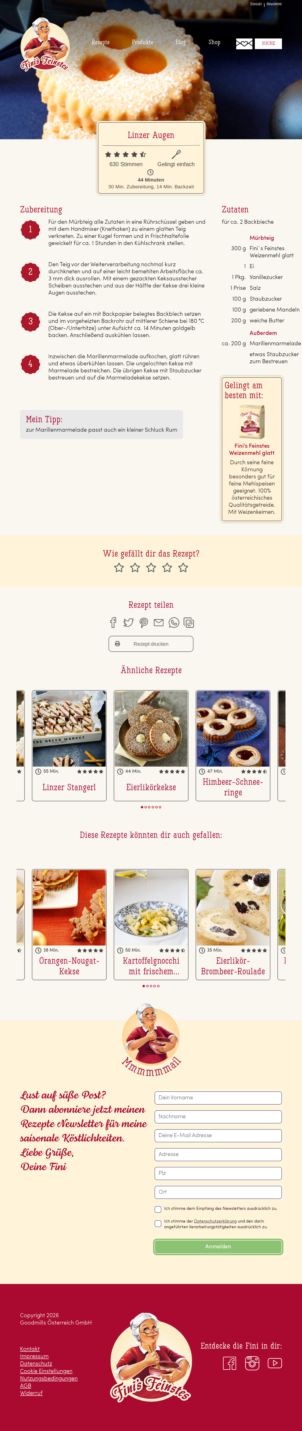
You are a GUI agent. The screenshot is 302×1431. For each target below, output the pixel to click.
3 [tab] (149, 807)
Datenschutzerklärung (215, 1222)
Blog (181, 43)
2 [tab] (145, 807)
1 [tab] (142, 807)
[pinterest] (143, 622)
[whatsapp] (174, 622)
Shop (214, 43)
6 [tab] (160, 807)
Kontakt (256, 4)
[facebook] (112, 622)
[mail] (158, 622)
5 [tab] (156, 807)
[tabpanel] (151, 745)
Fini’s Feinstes (45, 44)
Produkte (142, 43)
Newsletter (274, 4)
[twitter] (128, 622)
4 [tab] (153, 807)
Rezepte (100, 43)
